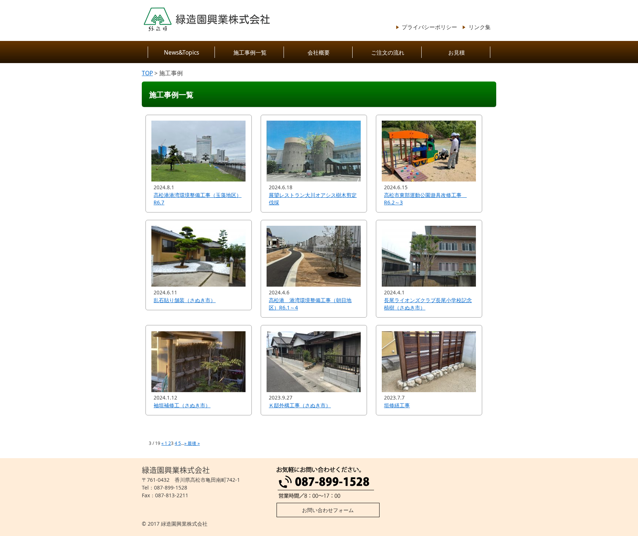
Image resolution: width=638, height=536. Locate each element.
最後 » (194, 443)
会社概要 (319, 52)
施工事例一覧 (250, 52)
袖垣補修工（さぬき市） (182, 405)
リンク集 (480, 27)
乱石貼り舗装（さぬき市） (185, 300)
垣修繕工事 (397, 405)
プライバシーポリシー (429, 27)
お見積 (456, 52)
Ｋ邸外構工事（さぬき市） (300, 405)
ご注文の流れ (387, 52)
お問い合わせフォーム (328, 509)
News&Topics (181, 52)
